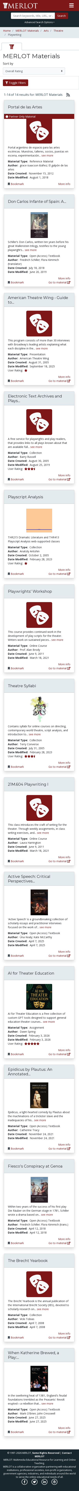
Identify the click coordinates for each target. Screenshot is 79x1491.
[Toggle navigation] (71, 5)
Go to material (58, 282)
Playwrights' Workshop (30, 591)
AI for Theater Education (31, 973)
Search (61, 16)
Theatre (58, 30)
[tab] (12, 46)
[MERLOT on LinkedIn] (45, 1483)
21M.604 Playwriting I (28, 784)
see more (47, 155)
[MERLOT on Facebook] (25, 1483)
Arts (46, 30)
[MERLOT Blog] (54, 1483)
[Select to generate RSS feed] (66, 94)
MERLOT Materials (27, 30)
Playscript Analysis (25, 497)
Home (7, 30)
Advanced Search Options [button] (39, 22)
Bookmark (17, 184)
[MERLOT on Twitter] (35, 1483)
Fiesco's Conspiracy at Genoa (35, 1166)
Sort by (8, 63)
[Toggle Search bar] (39, 25)
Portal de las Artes (25, 107)
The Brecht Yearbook (28, 1260)
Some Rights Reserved (45, 1453)
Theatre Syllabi (22, 686)
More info (64, 184)
